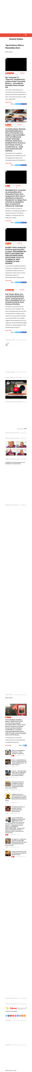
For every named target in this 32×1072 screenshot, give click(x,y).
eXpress (22, 73)
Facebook (24, 104)
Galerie (8, 124)
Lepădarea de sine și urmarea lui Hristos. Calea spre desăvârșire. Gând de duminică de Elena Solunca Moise (16, 797)
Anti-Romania (10, 73)
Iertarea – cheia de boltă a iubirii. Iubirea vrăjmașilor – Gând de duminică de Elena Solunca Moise (18, 773)
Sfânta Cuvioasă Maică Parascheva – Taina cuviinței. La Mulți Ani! (17, 752)
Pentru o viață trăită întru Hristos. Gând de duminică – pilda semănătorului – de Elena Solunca (18, 762)
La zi (8, 185)
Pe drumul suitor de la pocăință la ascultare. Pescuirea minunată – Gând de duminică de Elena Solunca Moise (14, 785)
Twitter (18, 104)
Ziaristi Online (16, 39)
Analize (9, 243)
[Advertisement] (16, 16)
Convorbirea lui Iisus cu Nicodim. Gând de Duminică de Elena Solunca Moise (18, 809)
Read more (8, 102)
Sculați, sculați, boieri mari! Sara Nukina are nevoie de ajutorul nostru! (19, 853)
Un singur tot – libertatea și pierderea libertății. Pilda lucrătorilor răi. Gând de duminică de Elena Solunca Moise (15, 842)
